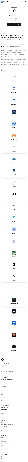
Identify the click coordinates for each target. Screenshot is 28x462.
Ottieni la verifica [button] (5, 405)
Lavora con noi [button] (4, 435)
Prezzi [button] (2, 415)
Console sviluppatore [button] (6, 403)
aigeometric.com (14, 18)
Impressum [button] (3, 458)
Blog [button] (2, 422)
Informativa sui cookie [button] (6, 448)
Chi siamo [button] (3, 433)
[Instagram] (8, 363)
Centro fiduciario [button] (5, 443)
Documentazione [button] (5, 418)
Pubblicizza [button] (4, 409)
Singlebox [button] (3, 386)
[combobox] (8, 366)
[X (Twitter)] (1, 363)
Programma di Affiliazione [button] (7, 424)
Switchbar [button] (3, 384)
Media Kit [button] (3, 437)
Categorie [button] (3, 396)
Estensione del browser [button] (6, 379)
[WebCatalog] (2, 359)
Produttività (14, 20)
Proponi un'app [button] (4, 407)
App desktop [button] (4, 377)
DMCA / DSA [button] (4, 456)
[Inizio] (7, 2)
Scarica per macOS (15, 25)
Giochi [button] (2, 394)
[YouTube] (6, 363)
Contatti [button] (3, 420)
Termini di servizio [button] (5, 454)
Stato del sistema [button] (5, 426)
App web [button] (3, 381)
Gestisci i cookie (4, 369)
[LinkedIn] (4, 363)
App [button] (2, 392)
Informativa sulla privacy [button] (7, 445)
